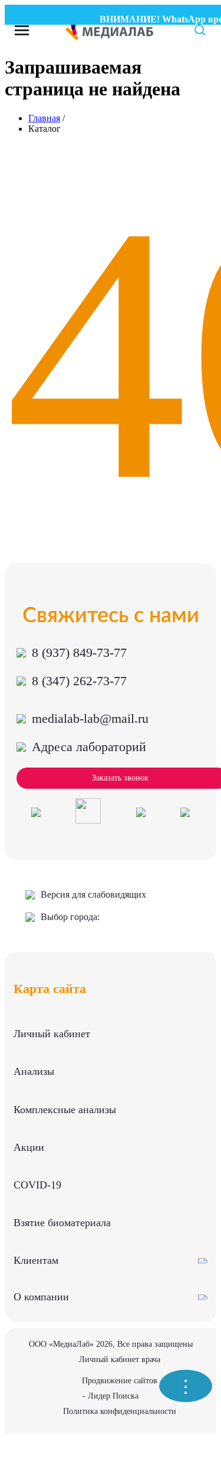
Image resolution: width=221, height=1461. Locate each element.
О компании (41, 1297)
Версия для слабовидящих (93, 894)
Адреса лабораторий (89, 746)
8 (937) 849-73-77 (79, 652)
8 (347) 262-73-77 (79, 680)
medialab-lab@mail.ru (90, 718)
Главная (44, 118)
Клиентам (36, 1260)
